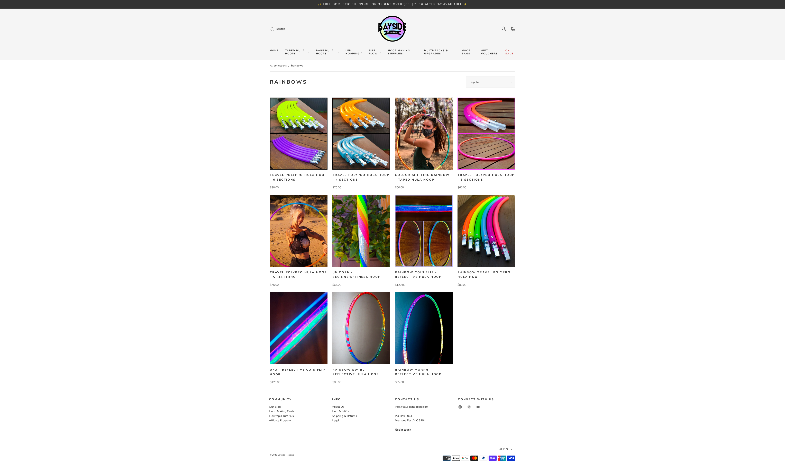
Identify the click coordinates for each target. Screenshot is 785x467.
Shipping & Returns (344, 416)
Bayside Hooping (286, 454)
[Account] (504, 29)
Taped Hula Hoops (295, 52)
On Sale (509, 52)
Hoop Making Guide (281, 411)
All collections (278, 66)
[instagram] (459, 407)
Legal (335, 420)
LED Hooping (352, 52)
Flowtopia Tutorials (281, 416)
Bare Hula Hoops (325, 52)
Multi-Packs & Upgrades (436, 52)
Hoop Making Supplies (399, 52)
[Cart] (513, 29)
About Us (338, 407)
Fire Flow (373, 52)
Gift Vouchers (489, 52)
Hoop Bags (466, 52)
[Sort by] (490, 82)
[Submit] (299, 29)
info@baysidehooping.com (411, 407)
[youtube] (477, 407)
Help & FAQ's (341, 411)
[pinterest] (468, 407)
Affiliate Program (280, 420)
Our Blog (275, 407)
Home (274, 50)
